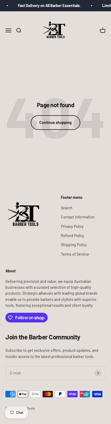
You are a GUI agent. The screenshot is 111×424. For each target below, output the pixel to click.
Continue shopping (55, 122)
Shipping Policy (74, 244)
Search (66, 208)
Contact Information (78, 217)
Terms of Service (75, 254)
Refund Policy (72, 235)
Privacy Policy (72, 226)
